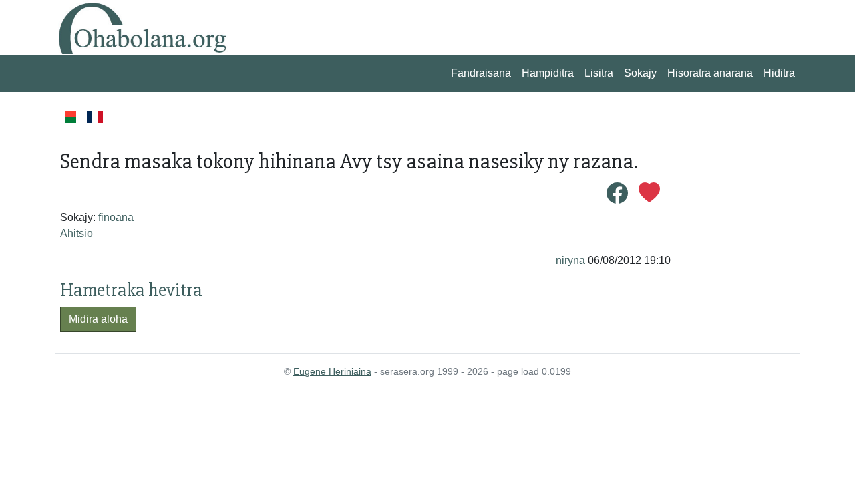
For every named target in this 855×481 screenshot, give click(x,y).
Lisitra (598, 73)
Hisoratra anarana (710, 73)
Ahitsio (76, 233)
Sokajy (640, 73)
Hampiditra (548, 73)
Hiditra (779, 73)
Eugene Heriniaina (332, 371)
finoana (116, 217)
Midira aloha (98, 319)
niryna (570, 260)
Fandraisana (481, 73)
